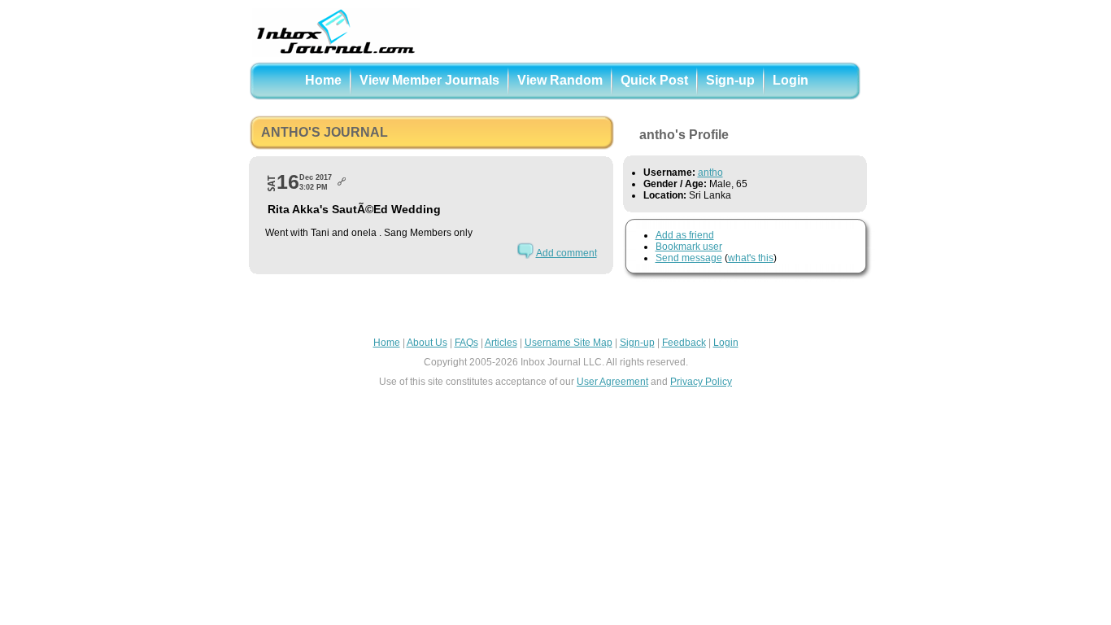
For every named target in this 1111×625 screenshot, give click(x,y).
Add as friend (685, 235)
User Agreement (612, 381)
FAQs (466, 342)
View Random (560, 80)
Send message (689, 258)
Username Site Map (568, 342)
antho (710, 172)
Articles (501, 342)
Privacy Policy (701, 381)
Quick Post (654, 80)
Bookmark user (689, 246)
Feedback (684, 342)
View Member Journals (429, 80)
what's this (750, 258)
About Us (427, 342)
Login (790, 80)
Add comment (566, 253)
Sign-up (730, 80)
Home (323, 80)
